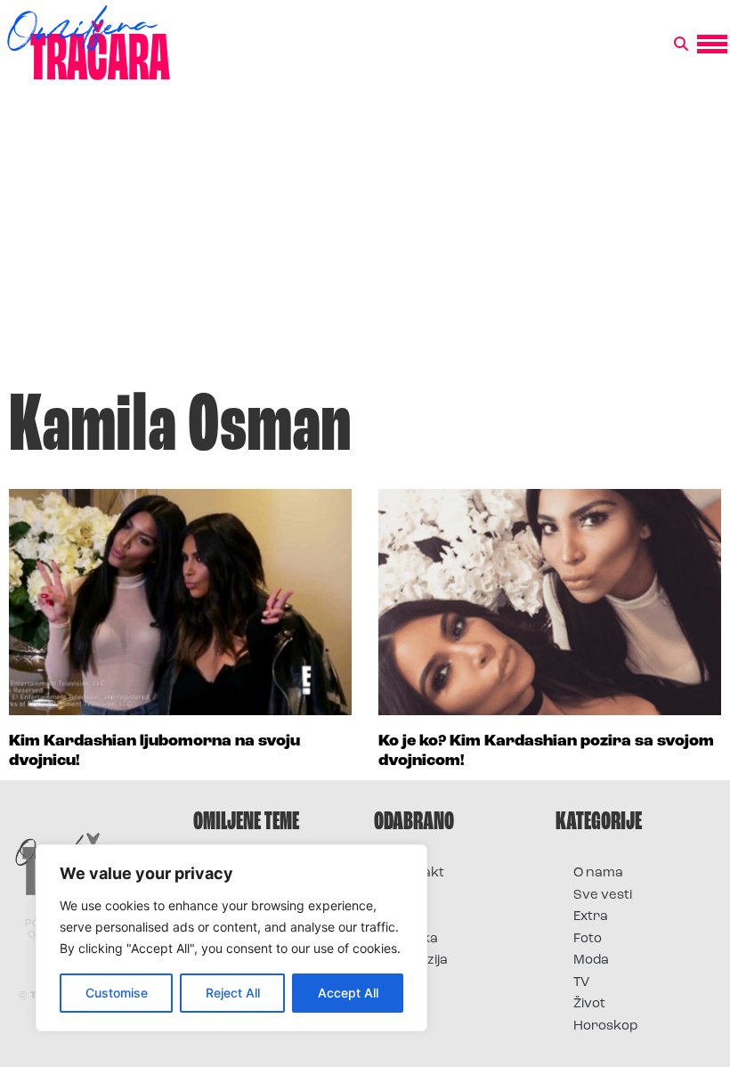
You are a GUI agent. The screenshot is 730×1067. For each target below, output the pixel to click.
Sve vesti (602, 895)
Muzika (415, 939)
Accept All (348, 992)
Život (589, 1004)
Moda (591, 960)
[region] (231, 937)
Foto (406, 917)
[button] (681, 44)
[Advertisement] (365, 244)
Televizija (420, 960)
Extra (590, 917)
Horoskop (605, 1026)
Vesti (407, 983)
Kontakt (418, 873)
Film (404, 895)
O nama (598, 873)
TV (581, 983)
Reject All (233, 992)
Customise (116, 992)
